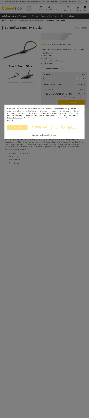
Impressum (53, 135)
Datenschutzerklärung (15, 118)
